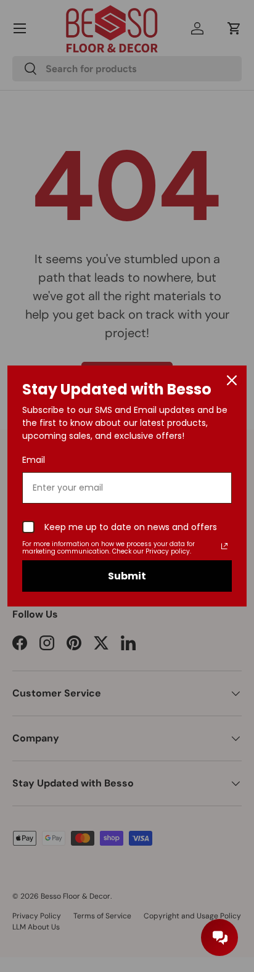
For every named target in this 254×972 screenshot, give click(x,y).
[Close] (232, 380)
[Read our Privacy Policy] (224, 546)
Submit (127, 576)
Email (33, 460)
